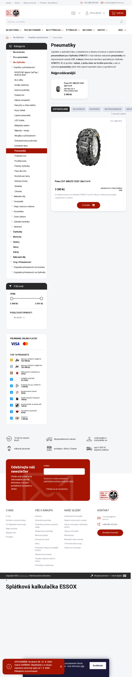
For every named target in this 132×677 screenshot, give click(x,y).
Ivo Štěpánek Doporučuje (16, 524)
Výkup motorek (30, 3)
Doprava (38, 516)
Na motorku (19, 52)
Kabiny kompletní (22, 100)
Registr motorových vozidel (75, 520)
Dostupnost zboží (42, 539)
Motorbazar (69, 535)
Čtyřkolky (17, 232)
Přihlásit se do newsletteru (57, 489)
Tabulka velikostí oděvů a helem (45, 560)
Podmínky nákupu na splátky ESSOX (46, 549)
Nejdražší (95, 109)
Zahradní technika (22, 221)
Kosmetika (18, 211)
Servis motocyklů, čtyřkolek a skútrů (76, 525)
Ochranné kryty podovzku (25, 141)
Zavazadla (18, 201)
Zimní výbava (20, 216)
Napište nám (11, 533)
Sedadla (18, 186)
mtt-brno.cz (23, 576)
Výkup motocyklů (71, 531)
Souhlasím (98, 665)
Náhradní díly (19, 196)
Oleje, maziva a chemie (24, 206)
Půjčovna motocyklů (72, 548)
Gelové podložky (22, 90)
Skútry (16, 242)
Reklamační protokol (43, 554)
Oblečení (18, 227)
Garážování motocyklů (73, 516)
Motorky (17, 237)
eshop (8, 3)
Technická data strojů (73, 544)
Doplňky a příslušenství (24, 67)
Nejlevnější (79, 109)
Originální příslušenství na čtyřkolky (30, 272)
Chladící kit (19, 95)
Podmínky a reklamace (44, 565)
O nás (8, 516)
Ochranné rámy (21, 146)
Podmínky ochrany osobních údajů (46, 525)
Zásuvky (18, 191)
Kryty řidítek (19, 110)
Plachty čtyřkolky (22, 166)
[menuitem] (14, 30)
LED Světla (19, 120)
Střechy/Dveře (21, 181)
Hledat (121, 22)
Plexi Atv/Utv (20, 171)
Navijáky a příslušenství (25, 135)
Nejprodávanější (113, 109)
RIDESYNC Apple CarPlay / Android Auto (26, 73)
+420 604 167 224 (109, 524)
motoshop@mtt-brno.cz (109, 518)
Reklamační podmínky (44, 531)
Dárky (16, 252)
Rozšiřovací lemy (22, 176)
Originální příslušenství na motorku (29, 267)
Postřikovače (20, 161)
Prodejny (9, 537)
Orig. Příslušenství (22, 262)
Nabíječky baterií (21, 125)
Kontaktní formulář (110, 533)
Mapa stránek (11, 529)
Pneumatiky (20, 151)
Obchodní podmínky (43, 520)
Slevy (15, 247)
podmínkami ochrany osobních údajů (58, 481)
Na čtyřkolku (19, 62)
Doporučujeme (60, 109)
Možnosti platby (41, 535)
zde (82, 666)
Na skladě (19, 317)
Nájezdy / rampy (21, 130)
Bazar (17, 3)
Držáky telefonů (21, 85)
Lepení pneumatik (22, 115)
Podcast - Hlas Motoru (49, 3)
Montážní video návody (73, 539)
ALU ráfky (18, 80)
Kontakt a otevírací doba (16, 520)
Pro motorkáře (20, 57)
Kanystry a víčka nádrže (25, 105)
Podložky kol (20, 156)
